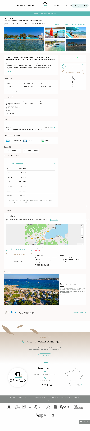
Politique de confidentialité (68, 397)
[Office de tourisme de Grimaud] (17, 377)
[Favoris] (78, 5)
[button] (81, 6)
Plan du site (67, 401)
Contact (13, 397)
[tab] (29, 163)
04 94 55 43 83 (45, 380)
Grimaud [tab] (62, 380)
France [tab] (62, 377)
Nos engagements (34, 397)
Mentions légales (49, 397)
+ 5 (76, 45)
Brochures (22, 397)
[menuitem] (21, 5)
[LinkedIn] (48, 385)
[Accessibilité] (75, 6)
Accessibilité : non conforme (50, 401)
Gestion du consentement (28, 401)
